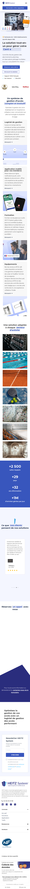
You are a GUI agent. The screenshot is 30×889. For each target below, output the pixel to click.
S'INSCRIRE (15, 755)
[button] (26, 3)
